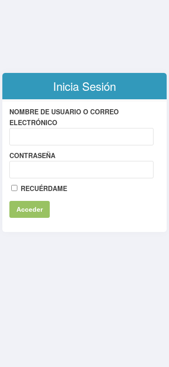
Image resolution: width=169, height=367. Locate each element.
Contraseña (32, 155)
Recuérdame (43, 188)
